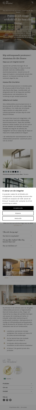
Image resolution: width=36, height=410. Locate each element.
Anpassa (18, 213)
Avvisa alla (18, 218)
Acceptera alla (18, 208)
